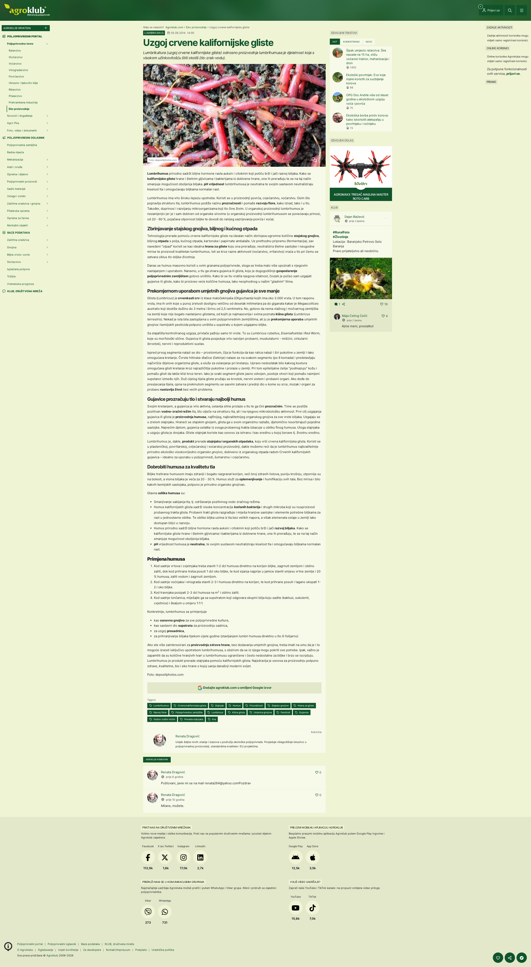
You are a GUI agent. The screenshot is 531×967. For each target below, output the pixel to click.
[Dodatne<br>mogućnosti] (521, 957)
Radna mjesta (15, 152)
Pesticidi (285, 712)
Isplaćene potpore (18, 269)
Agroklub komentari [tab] (157, 759)
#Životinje (340, 237)
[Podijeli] (510, 957)
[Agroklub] (27, 10)
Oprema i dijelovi (17, 174)
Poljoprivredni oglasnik (26, 137)
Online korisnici (498, 48)
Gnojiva (11, 247)
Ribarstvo (15, 89)
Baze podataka (18, 232)
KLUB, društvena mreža (25, 291)
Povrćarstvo (16, 76)
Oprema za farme (18, 218)
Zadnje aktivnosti (499, 27)
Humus (236, 705)
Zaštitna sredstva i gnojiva (23, 203)
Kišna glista (238, 712)
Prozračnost (256, 705)
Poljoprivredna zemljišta (22, 145)
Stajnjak (219, 705)
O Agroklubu (25, 949)
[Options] (385, 218)
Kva (213, 719)
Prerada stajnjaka (193, 719)
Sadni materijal (16, 188)
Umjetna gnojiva (262, 712)
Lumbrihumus (161, 705)
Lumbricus (217, 712)
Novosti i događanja (19, 115)
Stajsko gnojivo (280, 705)
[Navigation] (521, 10)
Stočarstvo (16, 57)
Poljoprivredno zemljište (189, 712)
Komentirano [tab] (351, 41)
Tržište (11, 276)
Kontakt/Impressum (118, 949)
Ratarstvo (15, 50)
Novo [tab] (369, 41)
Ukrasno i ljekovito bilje (23, 83)
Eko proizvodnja (196, 27)
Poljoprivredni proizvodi (22, 181)
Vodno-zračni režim (164, 719)
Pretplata (141, 949)
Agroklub (52, 955)
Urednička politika (163, 949)
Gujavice (303, 712)
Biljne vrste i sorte (18, 254)
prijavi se (513, 74)
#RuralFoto (341, 232)
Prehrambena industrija (23, 102)
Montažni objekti (17, 225)
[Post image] (361, 278)
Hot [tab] (334, 41)
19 (386, 304)
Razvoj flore (160, 712)
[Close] (510, 10)
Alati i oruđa (14, 167)
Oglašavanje (45, 949)
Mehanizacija (15, 159)
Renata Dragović (187, 736)
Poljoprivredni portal (30, 944)
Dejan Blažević (354, 216)
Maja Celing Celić (354, 316)
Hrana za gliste (305, 705)
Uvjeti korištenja (68, 949)
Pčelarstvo (15, 96)
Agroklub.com (174, 27)
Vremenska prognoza (20, 284)
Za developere (92, 949)
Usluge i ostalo (16, 196)
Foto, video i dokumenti (22, 130)
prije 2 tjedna (356, 221)
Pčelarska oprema (18, 210)
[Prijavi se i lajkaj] (498, 957)
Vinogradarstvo (18, 70)
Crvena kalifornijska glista (191, 705)
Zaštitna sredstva (18, 239)
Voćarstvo (15, 63)
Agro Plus (13, 123)
